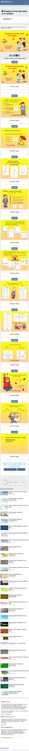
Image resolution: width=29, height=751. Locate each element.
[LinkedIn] (19, 55)
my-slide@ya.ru (7, 714)
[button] (27, 41)
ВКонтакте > (4, 724)
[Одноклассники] (12, 55)
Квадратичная (9, 482)
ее (23, 482)
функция (16, 482)
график (6, 484)
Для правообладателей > (7, 737)
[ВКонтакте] (10, 55)
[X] (17, 55)
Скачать (21, 469)
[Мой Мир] (14, 55)
